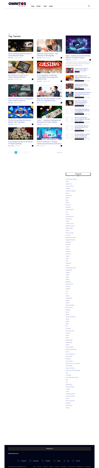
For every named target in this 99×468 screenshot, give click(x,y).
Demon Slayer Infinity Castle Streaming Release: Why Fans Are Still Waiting (82, 111)
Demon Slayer (69, 228)
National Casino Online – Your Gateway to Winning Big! (47, 55)
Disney (67, 230)
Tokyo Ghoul (69, 384)
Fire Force (68, 254)
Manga (67, 300)
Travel (67, 391)
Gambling (39, 117)
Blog (67, 200)
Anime (38, 6)
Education (68, 242)
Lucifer (67, 296)
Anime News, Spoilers (70, 53)
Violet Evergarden (70, 400)
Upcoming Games (70, 393)
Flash (67, 258)
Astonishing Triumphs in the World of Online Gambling (20, 143)
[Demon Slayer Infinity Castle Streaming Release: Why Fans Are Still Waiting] (69, 111)
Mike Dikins (10, 57)
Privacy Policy (88, 466)
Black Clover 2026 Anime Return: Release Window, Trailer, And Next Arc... (81, 102)
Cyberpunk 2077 (70, 226)
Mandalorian (69, 298)
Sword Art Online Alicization (73, 370)
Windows (68, 403)
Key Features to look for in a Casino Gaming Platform (18, 76)
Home (32, 6)
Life (67, 293)
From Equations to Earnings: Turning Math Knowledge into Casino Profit (47, 77)
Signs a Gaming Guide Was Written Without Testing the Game (78, 57)
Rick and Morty (69, 347)
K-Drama (68, 286)
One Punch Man (70, 330)
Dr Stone (68, 235)
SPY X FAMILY (69, 365)
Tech (67, 372)
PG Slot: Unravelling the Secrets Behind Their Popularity (19, 121)
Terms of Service (71, 466)
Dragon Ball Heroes (71, 237)
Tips (67, 382)
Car (67, 212)
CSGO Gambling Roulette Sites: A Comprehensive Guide (20, 55)
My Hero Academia (70, 316)
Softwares (68, 358)
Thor (67, 379)
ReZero (67, 344)
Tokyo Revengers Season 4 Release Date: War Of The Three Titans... (81, 127)
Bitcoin (67, 193)
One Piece (68, 328)
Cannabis (68, 207)
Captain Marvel (70, 209)
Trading (68, 389)
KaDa (38, 102)
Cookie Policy (64, 466)
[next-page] (28, 152)
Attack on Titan (69, 186)
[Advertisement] (49, 20)
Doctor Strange (69, 233)
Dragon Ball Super (70, 240)
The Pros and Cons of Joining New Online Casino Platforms (20, 100)
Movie (67, 312)
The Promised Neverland (72, 377)
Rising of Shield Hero (71, 349)
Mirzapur (68, 309)
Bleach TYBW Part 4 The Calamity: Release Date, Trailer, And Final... (82, 77)
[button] (89, 6)
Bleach (67, 198)
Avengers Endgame (71, 191)
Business (68, 205)
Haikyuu (68, 272)
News (45, 6)
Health (67, 275)
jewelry (67, 279)
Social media (69, 356)
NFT (67, 326)
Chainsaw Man (69, 216)
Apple (67, 181)
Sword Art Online (70, 368)
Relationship (69, 342)
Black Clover (69, 195)
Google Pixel (69, 270)
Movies (67, 314)
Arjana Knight (11, 145)
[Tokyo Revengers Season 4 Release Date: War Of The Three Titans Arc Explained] (69, 128)
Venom (67, 398)
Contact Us (45, 466)
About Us (51, 466)
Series (67, 351)
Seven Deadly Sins (70, 354)
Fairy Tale (68, 244)
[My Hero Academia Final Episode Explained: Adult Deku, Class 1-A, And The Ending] (69, 119)
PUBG (67, 337)
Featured (68, 251)
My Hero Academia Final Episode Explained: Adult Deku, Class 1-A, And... (82, 119)
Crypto (67, 221)
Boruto (67, 202)
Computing (68, 219)
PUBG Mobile (69, 340)
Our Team (39, 466)
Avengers (68, 188)
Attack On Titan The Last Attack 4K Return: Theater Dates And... (81, 86)
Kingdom (68, 289)
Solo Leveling (69, 361)
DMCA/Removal (80, 466)
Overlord (68, 333)
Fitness (67, 256)
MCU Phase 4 (69, 307)
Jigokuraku (68, 282)
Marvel (67, 303)
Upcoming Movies (70, 396)
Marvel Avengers (70, 305)
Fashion (68, 249)
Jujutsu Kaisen (69, 284)
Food (67, 261)
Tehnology (77, 71)
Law (67, 291)
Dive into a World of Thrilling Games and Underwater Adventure (49, 143)
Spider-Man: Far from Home (73, 363)
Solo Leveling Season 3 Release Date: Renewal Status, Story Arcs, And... (83, 94)
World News (69, 405)
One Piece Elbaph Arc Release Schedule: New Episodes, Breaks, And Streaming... (82, 136)
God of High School (71, 268)
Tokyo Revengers (70, 386)
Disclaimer (57, 466)
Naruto (67, 319)
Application (69, 184)
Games (51, 6)
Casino (10, 51)
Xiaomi (67, 407)
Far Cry (67, 247)
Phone (67, 335)
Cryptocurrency (70, 223)
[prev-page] (9, 152)
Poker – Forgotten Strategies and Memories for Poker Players (49, 121)
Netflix (67, 321)
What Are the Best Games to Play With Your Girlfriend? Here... (49, 100)
